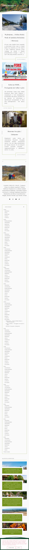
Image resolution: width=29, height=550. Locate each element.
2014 (5, 419)
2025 (5, 219)
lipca (6, 255)
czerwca (7, 225)
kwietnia (7, 214)
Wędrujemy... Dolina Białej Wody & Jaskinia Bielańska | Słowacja (14, 38)
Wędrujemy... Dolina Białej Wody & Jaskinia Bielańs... (14, 321)
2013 (5, 437)
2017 (5, 366)
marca (6, 215)
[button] (21, 3)
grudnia (7, 234)
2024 (5, 232)
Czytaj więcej (21, 59)
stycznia (7, 230)
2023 (5, 247)
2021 (5, 283)
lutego (7, 217)
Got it (19, 547)
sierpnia (7, 211)
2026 (5, 209)
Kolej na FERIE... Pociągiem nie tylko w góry (15, 324)
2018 (5, 346)
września (7, 222)
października (8, 221)
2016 (5, 384)
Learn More (11, 547)
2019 (5, 328)
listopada (7, 235)
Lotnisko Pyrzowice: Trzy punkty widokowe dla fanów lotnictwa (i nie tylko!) (12, 471)
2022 (5, 267)
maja (6, 212)
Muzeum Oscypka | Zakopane (13, 326)
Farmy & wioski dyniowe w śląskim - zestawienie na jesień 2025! (12, 532)
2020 (5, 301)
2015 (5, 404)
